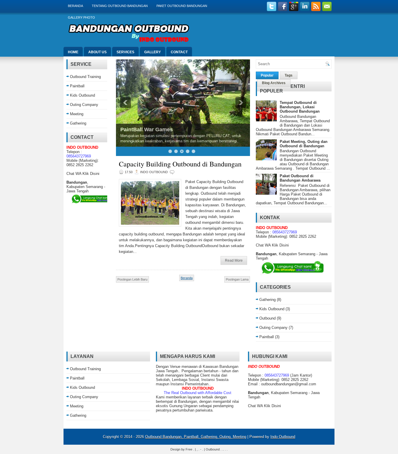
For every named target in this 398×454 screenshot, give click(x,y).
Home (73, 52)
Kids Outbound (82, 95)
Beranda (75, 6)
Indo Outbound (282, 437)
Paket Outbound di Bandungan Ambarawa (300, 178)
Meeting (76, 114)
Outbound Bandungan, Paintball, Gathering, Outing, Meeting (195, 437)
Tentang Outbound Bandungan (120, 6)
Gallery (152, 52)
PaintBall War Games (146, 129)
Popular (267, 75)
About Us (97, 52)
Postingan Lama (237, 279)
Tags (289, 75)
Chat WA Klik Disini (82, 173)
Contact (179, 52)
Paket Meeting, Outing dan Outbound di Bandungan (303, 143)
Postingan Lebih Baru (132, 279)
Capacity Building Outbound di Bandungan (180, 163)
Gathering (78, 123)
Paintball (77, 86)
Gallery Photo (81, 17)
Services (125, 52)
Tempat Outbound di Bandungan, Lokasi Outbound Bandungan (300, 107)
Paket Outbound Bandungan (181, 6)
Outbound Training (85, 77)
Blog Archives (274, 83)
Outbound (267, 318)
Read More (234, 260)
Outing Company (84, 104)
